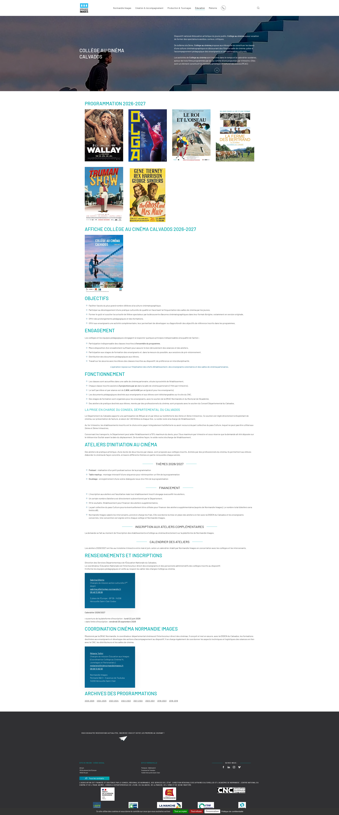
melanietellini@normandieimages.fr (106, 665)
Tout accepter (180, 811)
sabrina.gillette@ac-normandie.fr (105, 589)
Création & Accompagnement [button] (149, 7)
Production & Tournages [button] (179, 7)
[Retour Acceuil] (84, 8)
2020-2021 (150, 700)
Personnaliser (212, 811)
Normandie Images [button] (122, 7)
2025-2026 (89, 700)
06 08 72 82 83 (96, 668)
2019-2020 (161, 700)
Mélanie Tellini (96, 653)
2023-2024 (114, 700)
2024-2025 (101, 700)
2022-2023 (126, 700)
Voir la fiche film (100, 146)
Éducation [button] (200, 7)
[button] (258, 8)
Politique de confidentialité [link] (232, 811)
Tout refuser (196, 811)
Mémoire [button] (213, 7)
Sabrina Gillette (97, 580)
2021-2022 (138, 700)
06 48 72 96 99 (96, 592)
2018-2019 (173, 700)
